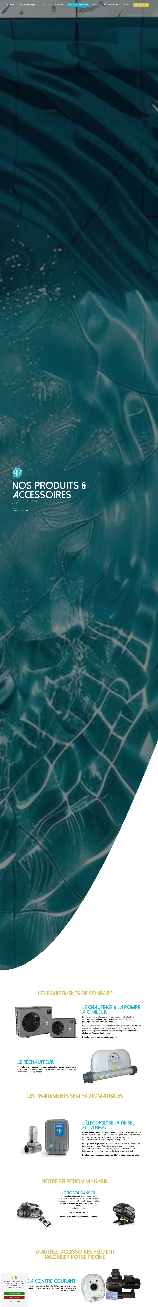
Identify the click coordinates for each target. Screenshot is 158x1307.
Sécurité (47, 5)
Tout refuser (14, 1297)
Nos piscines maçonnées (29, 5)
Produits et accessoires (78, 5)
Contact (126, 5)
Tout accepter (14, 1293)
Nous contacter (21, 510)
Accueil (13, 5)
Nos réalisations (111, 5)
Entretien (96, 5)
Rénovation (59, 5)
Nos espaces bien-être (141, 5)
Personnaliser (14, 1302)
